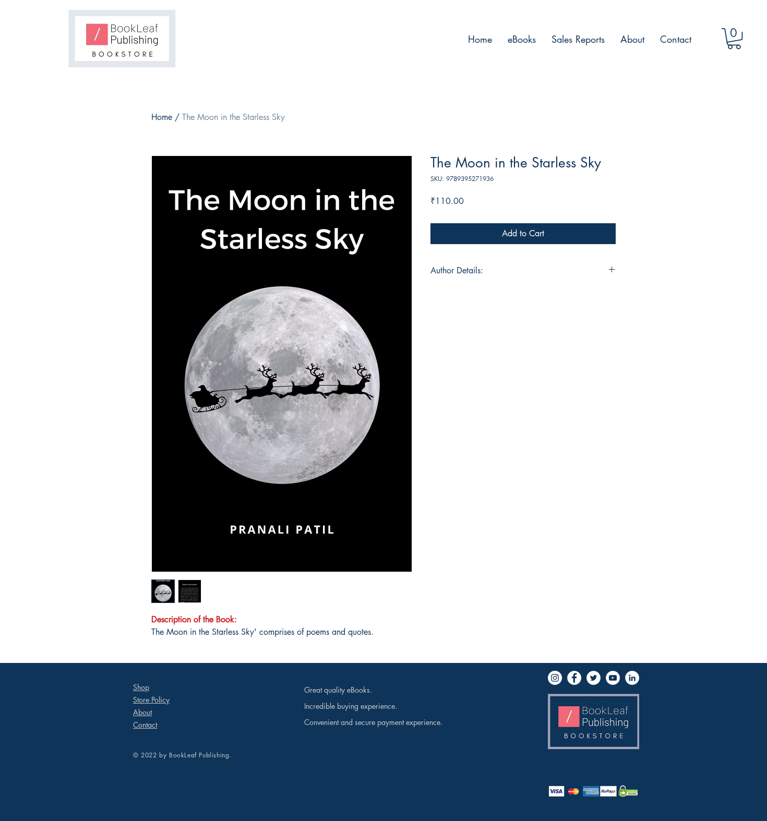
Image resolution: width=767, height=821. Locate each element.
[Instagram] (555, 678)
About (142, 712)
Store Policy (151, 700)
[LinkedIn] (632, 678)
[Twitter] (593, 678)
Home (161, 117)
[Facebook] (574, 678)
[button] (734, 38)
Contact (145, 725)
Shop (141, 687)
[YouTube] (613, 678)
